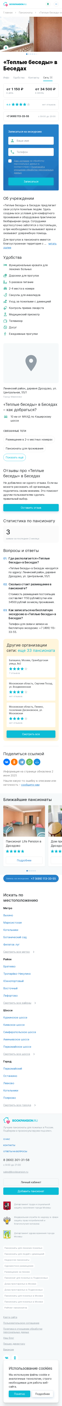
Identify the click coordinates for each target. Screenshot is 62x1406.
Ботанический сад (15, 937)
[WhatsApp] (29, 762)
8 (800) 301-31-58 (16, 1160)
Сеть (47, 77)
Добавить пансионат (31, 1191)
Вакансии (8, 1349)
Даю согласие (21, 160)
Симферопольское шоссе (19, 1032)
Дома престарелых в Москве (20, 1283)
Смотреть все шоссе (16, 1054)
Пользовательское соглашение (21, 1323)
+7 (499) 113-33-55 (17, 116)
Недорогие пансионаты (16, 1259)
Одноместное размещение (18, 1265)
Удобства (18, 77)
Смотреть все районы (17, 1003)
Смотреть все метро (16, 951)
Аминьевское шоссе (16, 1039)
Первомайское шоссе (17, 1046)
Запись (31, 878)
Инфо (6, 77)
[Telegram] (22, 762)
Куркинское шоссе (15, 1017)
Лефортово (10, 995)
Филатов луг (11, 944)
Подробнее (24, 860)
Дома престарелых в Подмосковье (23, 1289)
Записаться (31, 181)
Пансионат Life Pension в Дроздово (23, 843)
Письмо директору (14, 1343)
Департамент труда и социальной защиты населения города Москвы (32, 1206)
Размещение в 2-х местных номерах (29, 439)
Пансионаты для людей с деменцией (24, 1253)
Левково (8, 1083)
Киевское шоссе (14, 1024)
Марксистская (12, 922)
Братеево (9, 966)
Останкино (10, 1076)
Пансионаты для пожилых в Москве (23, 1295)
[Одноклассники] (14, 762)
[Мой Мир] (37, 762)
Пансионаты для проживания (24, 448)
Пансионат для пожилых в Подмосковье (26, 1277)
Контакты (33, 77)
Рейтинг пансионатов (15, 1307)
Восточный (10, 988)
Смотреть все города (17, 1105)
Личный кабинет (31, 1182)
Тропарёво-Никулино (17, 973)
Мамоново (16, 396)
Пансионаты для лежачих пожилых (23, 1247)
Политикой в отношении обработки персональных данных (34, 169)
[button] (26, 54)
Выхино (8, 915)
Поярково (9, 1097)
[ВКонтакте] (6, 762)
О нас (6, 1139)
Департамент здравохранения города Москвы (34, 1235)
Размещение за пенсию (17, 1271)
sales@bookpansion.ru (15, 1171)
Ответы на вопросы (15, 1151)
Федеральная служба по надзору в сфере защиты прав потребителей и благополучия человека (36, 1220)
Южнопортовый (13, 981)
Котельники (10, 930)
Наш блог (8, 1337)
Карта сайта (10, 1317)
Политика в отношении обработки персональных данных (22, 1330)
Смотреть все (31, 734)
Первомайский (12, 1068)
